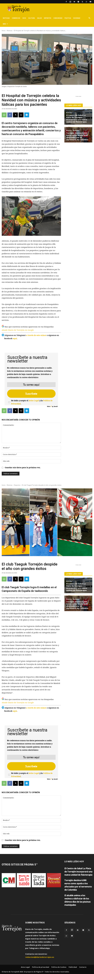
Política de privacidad (40, 967)
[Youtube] (90, 1)
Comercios (16, 18)
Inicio (3, 31)
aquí (15, 338)
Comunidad (57, 18)
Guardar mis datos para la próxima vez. (23, 467)
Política (68, 18)
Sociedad (76, 18)
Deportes (47, 18)
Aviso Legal (34, 400)
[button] (89, 18)
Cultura (31, 18)
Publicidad (73, 967)
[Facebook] (66, 1)
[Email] (21, 114)
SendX (56, 406)
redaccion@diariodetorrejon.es (39, 957)
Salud (39, 18)
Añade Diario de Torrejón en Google (18, 330)
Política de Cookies (58, 967)
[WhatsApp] (86, 1)
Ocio (24, 18)
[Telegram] (78, 1)
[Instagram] (70, 1)
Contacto (82, 967)
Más (4, 24)
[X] (82, 1)
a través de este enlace (36, 335)
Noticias (6, 18)
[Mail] (74, 1)
